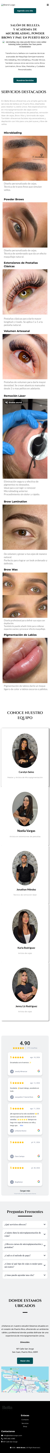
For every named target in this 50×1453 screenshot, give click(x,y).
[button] (48, 5)
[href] (25, 1380)
